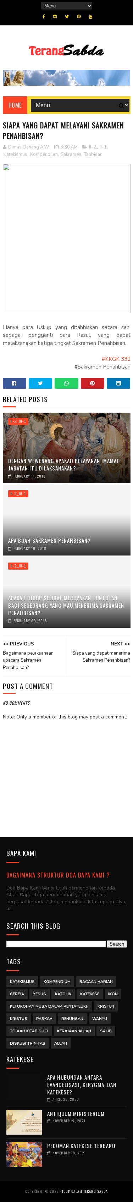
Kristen (106, 1006)
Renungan (72, 1018)
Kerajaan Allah (74, 1031)
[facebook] (44, 17)
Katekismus (15, 154)
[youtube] (90, 17)
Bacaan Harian (96, 981)
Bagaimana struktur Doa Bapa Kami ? (58, 874)
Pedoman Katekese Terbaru (81, 1145)
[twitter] (66, 17)
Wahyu (99, 1018)
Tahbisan (93, 154)
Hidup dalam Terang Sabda (84, 1191)
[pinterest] (78, 17)
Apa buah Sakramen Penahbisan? (49, 540)
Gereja (17, 994)
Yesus (39, 994)
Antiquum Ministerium (76, 1113)
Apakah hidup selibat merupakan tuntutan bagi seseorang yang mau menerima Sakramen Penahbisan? (66, 605)
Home (15, 105)
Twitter (40, 383)
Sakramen (71, 154)
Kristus (18, 1018)
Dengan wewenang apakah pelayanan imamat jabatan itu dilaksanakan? (64, 464)
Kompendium (44, 154)
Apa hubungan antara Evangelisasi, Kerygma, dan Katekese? (81, 1084)
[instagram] (55, 17)
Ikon (113, 994)
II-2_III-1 (98, 147)
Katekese (89, 994)
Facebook (14, 383)
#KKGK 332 (116, 359)
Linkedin (118, 383)
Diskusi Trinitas (27, 1043)
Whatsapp (66, 383)
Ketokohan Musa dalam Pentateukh (49, 1006)
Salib (106, 1031)
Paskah (44, 1018)
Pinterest (92, 383)
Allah (60, 1043)
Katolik (63, 994)
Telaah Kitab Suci (29, 1031)
